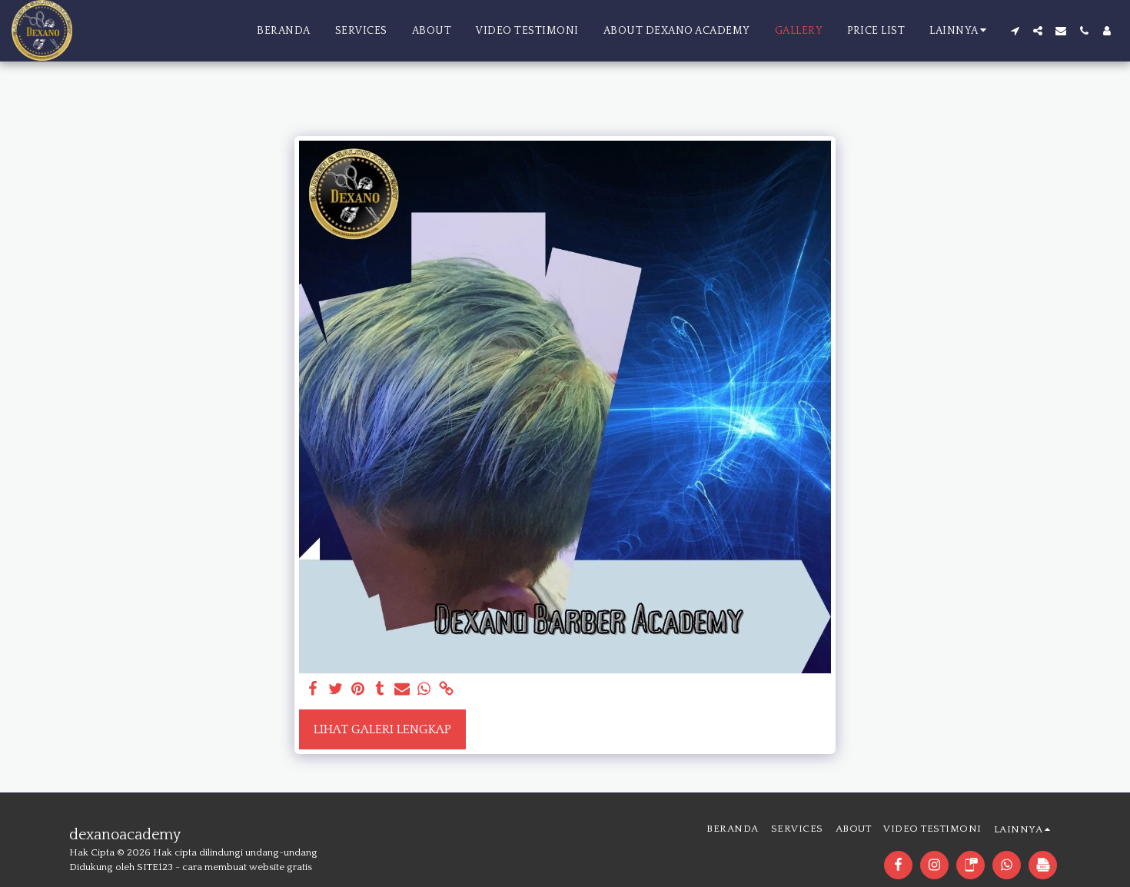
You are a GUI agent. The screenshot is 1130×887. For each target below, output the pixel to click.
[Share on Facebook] (313, 690)
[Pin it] (358, 690)
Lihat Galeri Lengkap (382, 729)
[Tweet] (335, 690)
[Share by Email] (402, 690)
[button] (1014, 30)
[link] (446, 690)
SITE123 (155, 867)
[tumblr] (380, 690)
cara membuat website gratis (247, 867)
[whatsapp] (424, 690)
